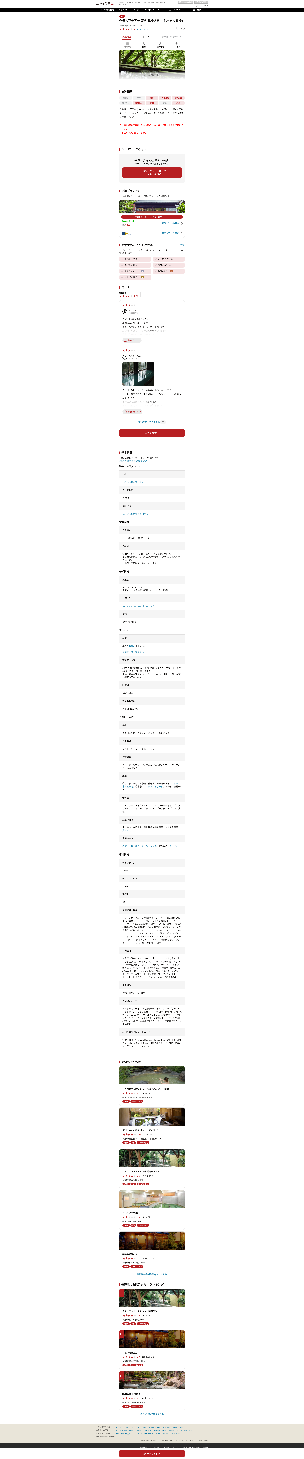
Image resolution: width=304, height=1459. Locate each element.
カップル (173, 846)
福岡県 (182, 1427)
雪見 (131, 846)
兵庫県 (138, 1427)
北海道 (163, 1427)
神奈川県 (119, 1427)
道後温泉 (165, 1430)
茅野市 (132, 646)
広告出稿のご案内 (167, 1440)
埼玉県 (126, 1427)
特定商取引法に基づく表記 (162, 1447)
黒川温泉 (172, 1430)
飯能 (145, 1434)
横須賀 (127, 1434)
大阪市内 (157, 1434)
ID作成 (205, 6)
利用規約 (175, 1447)
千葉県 (132, 1427)
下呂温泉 (147, 1430)
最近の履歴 (201, 2)
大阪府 (157, 1427)
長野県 (169, 1427)
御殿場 (150, 1434)
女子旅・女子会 (149, 846)
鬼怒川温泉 (187, 1430)
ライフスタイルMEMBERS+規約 (190, 1447)
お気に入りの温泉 (185, 2)
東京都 (151, 1427)
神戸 (179, 1434)
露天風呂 (126, 830)
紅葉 (124, 846)
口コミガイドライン (182, 1440)
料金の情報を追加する (133, 482)
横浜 (117, 1434)
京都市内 (165, 1434)
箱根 (125, 1430)
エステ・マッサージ (153, 786)
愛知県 (175, 1427)
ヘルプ (194, 1440)
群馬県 (144, 1427)
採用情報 (205, 1447)
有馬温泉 (131, 1430)
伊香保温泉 (156, 1430)
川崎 (122, 1434)
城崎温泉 (139, 1430)
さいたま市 (138, 1434)
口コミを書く (152, 433)
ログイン (198, 6)
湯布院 (179, 1430)
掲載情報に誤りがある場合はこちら (133, 461)
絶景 (137, 846)
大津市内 (173, 1434)
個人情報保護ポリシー (145, 1447)
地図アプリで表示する (133, 652)
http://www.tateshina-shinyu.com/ (138, 606)
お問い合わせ (203, 1440)
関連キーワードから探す (106, 1436)
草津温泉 (119, 1430)
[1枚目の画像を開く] (152, 64)
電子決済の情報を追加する (135, 514)
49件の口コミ (142, 29)
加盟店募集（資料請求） (149, 1440)
